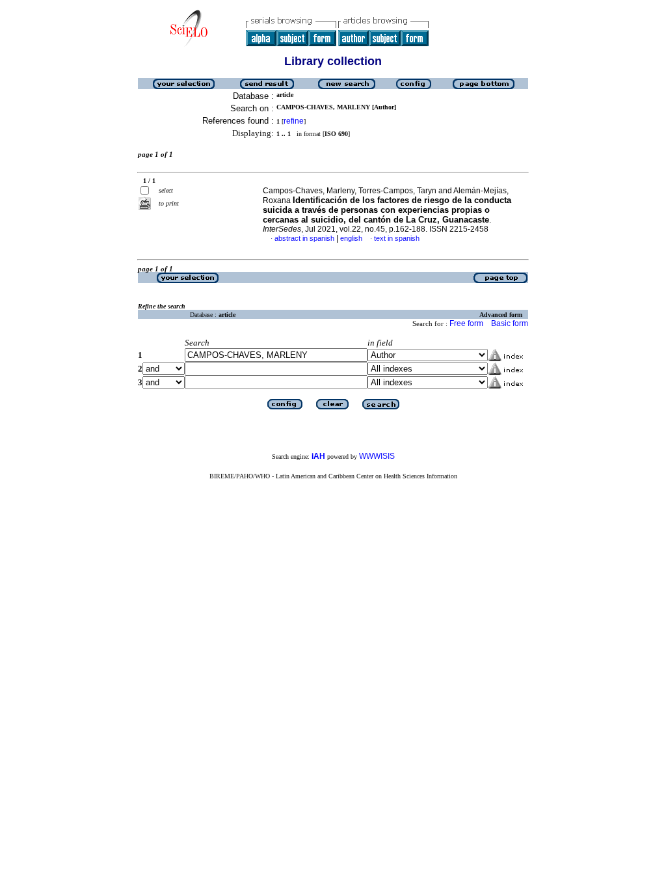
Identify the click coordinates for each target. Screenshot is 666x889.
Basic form (509, 323)
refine (294, 121)
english (351, 238)
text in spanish (397, 238)
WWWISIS (377, 456)
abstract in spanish (304, 238)
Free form (466, 323)
